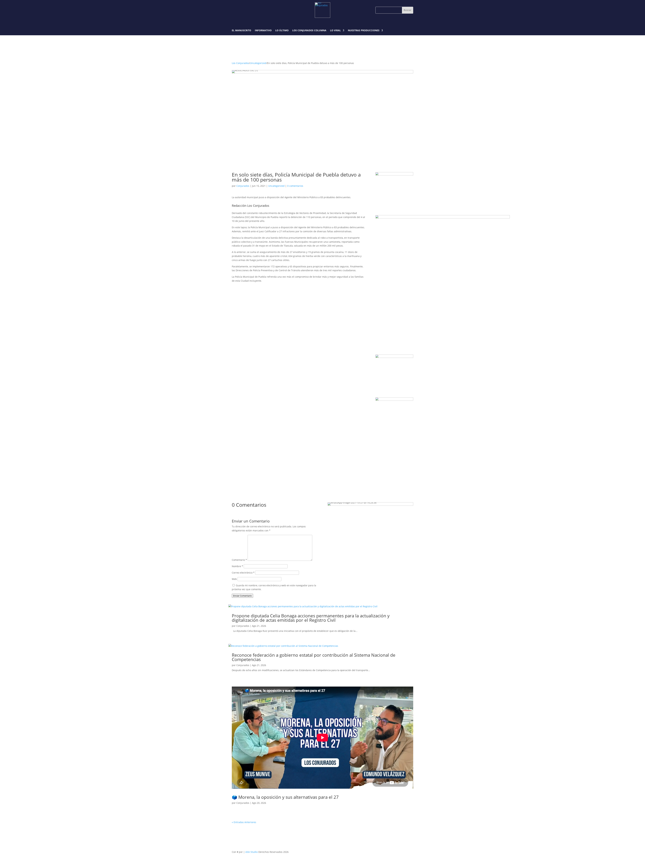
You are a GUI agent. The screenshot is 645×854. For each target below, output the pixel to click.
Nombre (237, 566)
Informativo (263, 30)
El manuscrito (241, 30)
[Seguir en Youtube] (258, 10)
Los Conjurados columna (309, 30)
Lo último (282, 30)
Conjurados (242, 185)
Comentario (239, 559)
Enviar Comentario (242, 595)
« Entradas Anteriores (244, 822)
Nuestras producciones (363, 30)
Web (234, 579)
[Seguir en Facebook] (235, 10)
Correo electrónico (243, 572)
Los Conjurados (240, 63)
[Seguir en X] (250, 10)
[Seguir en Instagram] (243, 10)
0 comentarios (295, 185)
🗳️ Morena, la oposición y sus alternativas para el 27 (285, 797)
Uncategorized (258, 63)
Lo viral (335, 30)
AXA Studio (251, 851)
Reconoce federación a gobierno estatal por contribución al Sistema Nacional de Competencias (313, 657)
